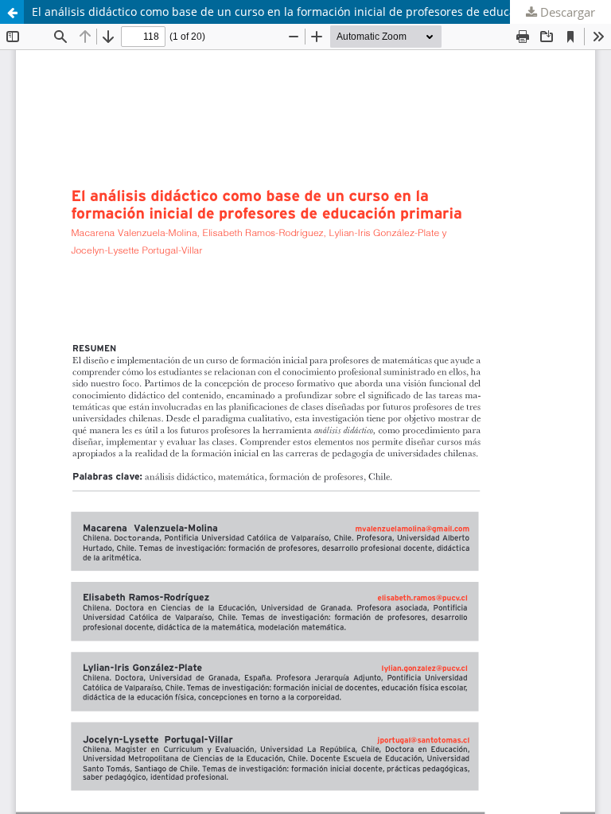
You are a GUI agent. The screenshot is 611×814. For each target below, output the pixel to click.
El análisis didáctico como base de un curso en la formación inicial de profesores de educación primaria (309, 11)
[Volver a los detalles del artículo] (12, 12)
